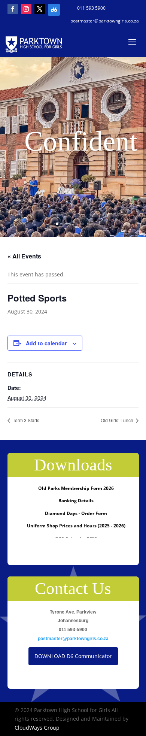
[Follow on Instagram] (26, 9)
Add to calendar (46, 343)
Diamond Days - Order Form (76, 513)
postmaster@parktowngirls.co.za (104, 21)
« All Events (24, 256)
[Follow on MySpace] (53, 9)
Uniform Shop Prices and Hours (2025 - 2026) (76, 526)
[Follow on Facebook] (12, 9)
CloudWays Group (37, 727)
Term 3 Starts (25, 420)
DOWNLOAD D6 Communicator (73, 656)
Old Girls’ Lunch (117, 420)
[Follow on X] (39, 9)
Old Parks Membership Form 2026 (76, 488)
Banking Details (76, 500)
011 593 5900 (91, 8)
